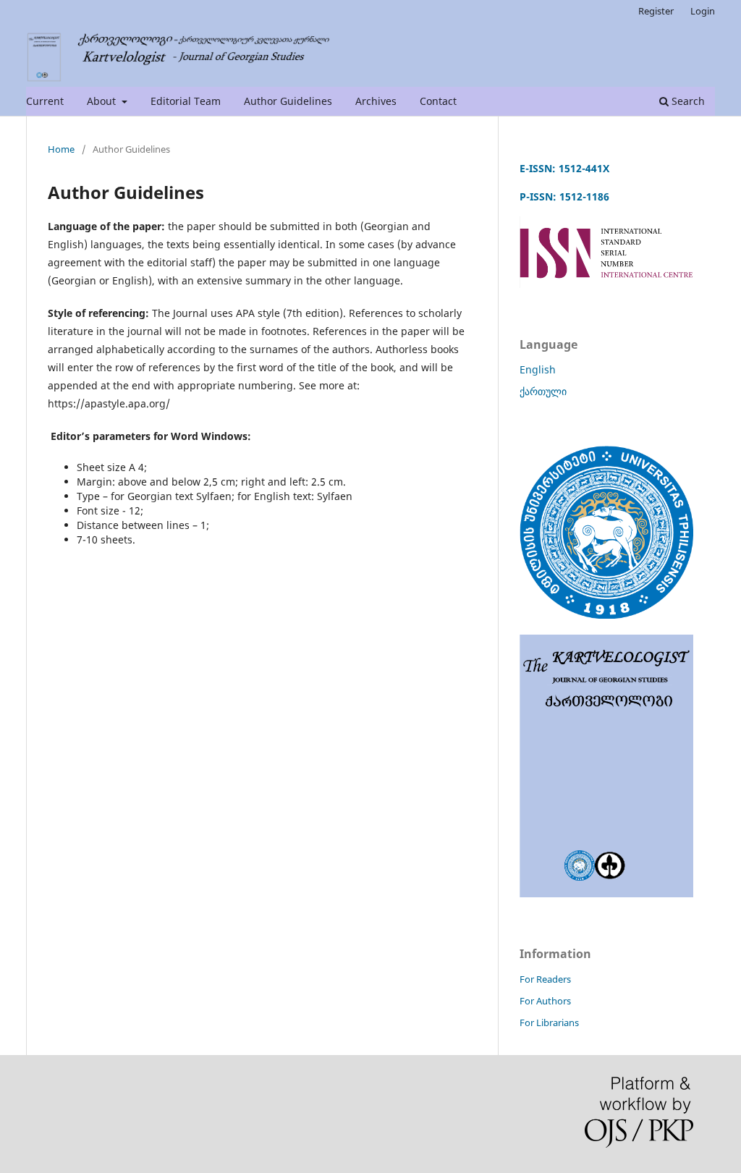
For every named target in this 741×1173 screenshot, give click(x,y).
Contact (438, 101)
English (538, 369)
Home (61, 149)
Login (702, 10)
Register (656, 10)
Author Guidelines (288, 101)
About (103, 101)
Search (687, 101)
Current (45, 101)
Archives (376, 101)
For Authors (545, 1000)
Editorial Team (186, 101)
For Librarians (549, 1022)
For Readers (545, 979)
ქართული (543, 391)
